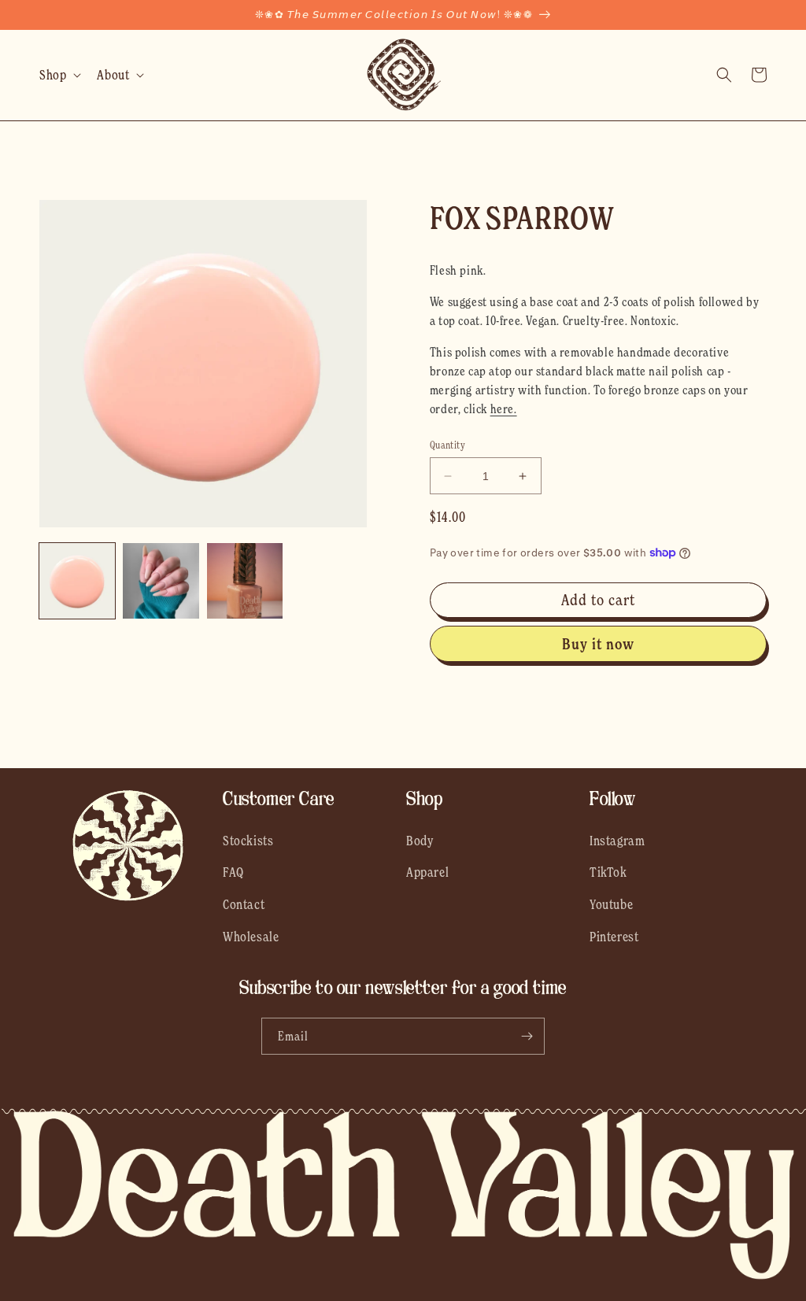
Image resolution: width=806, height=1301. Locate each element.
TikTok (608, 872)
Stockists (248, 840)
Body (420, 840)
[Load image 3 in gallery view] (245, 581)
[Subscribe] (526, 1036)
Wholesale (251, 936)
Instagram (617, 840)
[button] (58, 75)
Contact (243, 904)
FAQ (233, 872)
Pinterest (614, 936)
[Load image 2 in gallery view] (160, 581)
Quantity (447, 444)
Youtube (611, 904)
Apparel (427, 872)
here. (503, 408)
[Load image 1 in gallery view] (77, 581)
